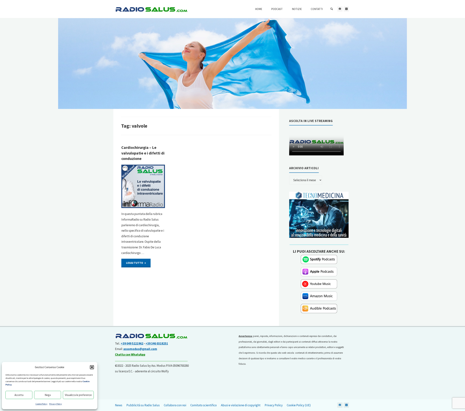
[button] (92, 367)
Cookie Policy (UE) (299, 405)
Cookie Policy (41, 403)
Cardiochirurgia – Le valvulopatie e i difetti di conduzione (143, 153)
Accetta (19, 395)
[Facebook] (340, 9)
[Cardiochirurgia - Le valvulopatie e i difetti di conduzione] (143, 186)
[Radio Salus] (151, 9)
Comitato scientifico (203, 405)
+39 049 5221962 (132, 343)
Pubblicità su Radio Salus (143, 405)
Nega (48, 395)
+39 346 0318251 (156, 343)
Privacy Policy (55, 403)
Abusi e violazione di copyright (240, 405)
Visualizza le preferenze (78, 395)
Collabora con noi (175, 405)
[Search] (332, 9)
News (118, 405)
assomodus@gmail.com (140, 349)
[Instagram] (346, 9)
